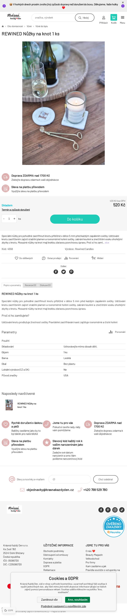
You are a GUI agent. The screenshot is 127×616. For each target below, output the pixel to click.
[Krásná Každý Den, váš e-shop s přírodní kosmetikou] (3, 26)
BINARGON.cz (41, 611)
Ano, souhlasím (77, 599)
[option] (63, 103)
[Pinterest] (108, 510)
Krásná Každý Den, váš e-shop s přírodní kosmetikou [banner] (16, 17)
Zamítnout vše (49, 599)
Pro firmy (90, 562)
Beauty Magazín (94, 554)
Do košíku (75, 219)
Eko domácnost (15, 26)
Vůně (29, 26)
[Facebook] (101, 510)
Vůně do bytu (42, 26)
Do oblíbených (26, 258)
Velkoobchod (92, 558)
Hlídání (100, 258)
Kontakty (48, 558)
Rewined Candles (84, 248)
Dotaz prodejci (54, 258)
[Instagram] (115, 510)
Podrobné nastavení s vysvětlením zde (63, 606)
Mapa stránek (58, 611)
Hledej (86, 17)
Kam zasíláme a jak (96, 566)
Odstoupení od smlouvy (55, 554)
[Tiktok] (122, 510)
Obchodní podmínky (53, 550)
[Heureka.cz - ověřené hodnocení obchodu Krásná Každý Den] (114, 536)
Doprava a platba (52, 562)
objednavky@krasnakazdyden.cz (50, 490)
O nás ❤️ (90, 550)
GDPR (46, 566)
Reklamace (49, 569)
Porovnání (74, 258)
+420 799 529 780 (95, 490)
